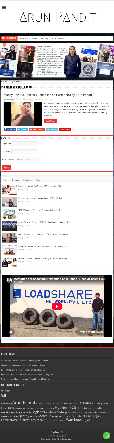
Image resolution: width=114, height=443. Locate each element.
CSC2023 (85, 403)
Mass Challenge (58, 412)
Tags (38, 180)
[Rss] (48, 436)
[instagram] (63, 436)
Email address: (8, 159)
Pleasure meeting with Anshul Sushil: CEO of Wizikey (40, 198)
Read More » (50, 121)
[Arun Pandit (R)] (57, 16)
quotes (31, 416)
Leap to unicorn (92, 408)
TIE (45, 420)
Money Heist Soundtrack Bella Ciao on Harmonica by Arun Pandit (48, 95)
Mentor (71, 412)
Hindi (33, 408)
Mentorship (79, 412)
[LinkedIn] (57, 436)
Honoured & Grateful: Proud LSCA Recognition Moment (41, 186)
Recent (6, 180)
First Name (6, 144)
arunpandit (9, 99)
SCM (38, 416)
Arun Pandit (23, 402)
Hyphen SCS (65, 407)
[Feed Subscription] (112, 87)
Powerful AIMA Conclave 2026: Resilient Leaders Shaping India (45, 222)
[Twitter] (54, 436)
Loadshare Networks (21, 412)
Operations (106, 413)
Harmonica (26, 408)
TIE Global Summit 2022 (56, 420)
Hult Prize (50, 408)
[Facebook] (51, 436)
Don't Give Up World (99, 403)
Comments (27, 180)
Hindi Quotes (41, 408)
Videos (34, 99)
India (83, 408)
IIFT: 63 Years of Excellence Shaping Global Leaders (40, 210)
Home (5, 81)
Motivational (90, 412)
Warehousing (76, 420)
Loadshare (6, 412)
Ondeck (99, 413)
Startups (55, 416)
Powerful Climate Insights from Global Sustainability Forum (43, 246)
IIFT (78, 408)
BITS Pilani (40, 403)
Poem (16, 416)
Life (100, 408)
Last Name (6, 152)
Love (47, 412)
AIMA (4, 403)
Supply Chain (64, 416)
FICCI (11, 408)
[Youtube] (60, 436)
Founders (18, 408)
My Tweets (5, 391)
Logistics (38, 412)
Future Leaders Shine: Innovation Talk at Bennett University (43, 234)
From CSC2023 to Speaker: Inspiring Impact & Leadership (42, 38)
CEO (53, 403)
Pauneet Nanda (7, 416)
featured (5, 408)
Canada (48, 404)
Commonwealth (73, 403)
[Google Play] (66, 436)
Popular (15, 180)
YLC (88, 420)
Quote (23, 416)
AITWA (9, 404)
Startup (45, 416)
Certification (61, 403)
